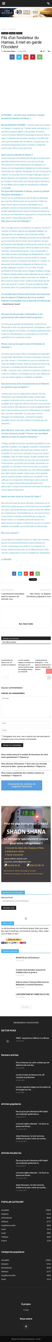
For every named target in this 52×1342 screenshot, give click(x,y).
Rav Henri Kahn (10, 51)
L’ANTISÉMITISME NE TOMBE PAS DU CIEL (32, 994)
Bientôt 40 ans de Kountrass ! (28, 958)
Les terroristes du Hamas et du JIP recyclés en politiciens (8, 662)
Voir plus (25, 1007)
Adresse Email (7, 897)
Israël (3, 1229)
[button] (48, 3)
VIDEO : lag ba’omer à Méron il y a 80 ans (32, 1038)
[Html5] (26, 1326)
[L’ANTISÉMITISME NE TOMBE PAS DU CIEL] (7, 997)
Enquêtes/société (8, 1225)
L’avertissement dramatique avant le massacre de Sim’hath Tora (12, 596)
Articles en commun (11, 639)
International (6, 1218)
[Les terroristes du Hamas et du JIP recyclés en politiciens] (9, 652)
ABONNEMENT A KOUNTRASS (26, 1023)
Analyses (12, 33)
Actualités (5, 33)
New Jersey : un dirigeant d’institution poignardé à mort (38, 595)
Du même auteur (9, 642)
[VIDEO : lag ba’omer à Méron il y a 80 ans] (7, 1041)
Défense (19, 33)
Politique (4, 1237)
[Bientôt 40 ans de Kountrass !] (7, 960)
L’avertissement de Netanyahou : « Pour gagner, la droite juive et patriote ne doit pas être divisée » (43, 664)
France (4, 1240)
